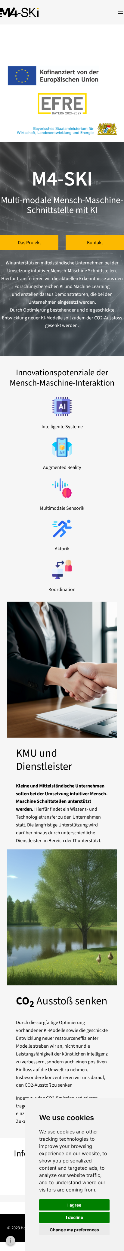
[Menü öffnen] (120, 12)
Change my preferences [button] (74, 1229)
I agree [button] (74, 1204)
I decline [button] (74, 1217)
